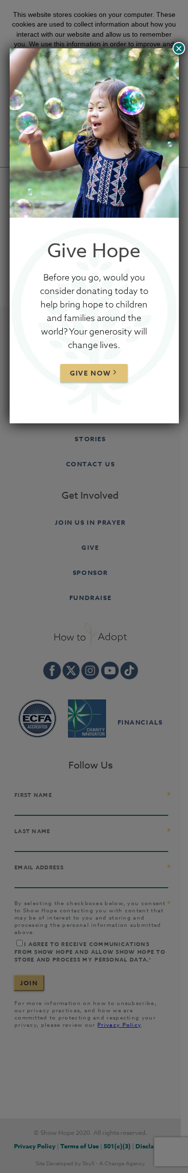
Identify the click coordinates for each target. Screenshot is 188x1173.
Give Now (90, 373)
